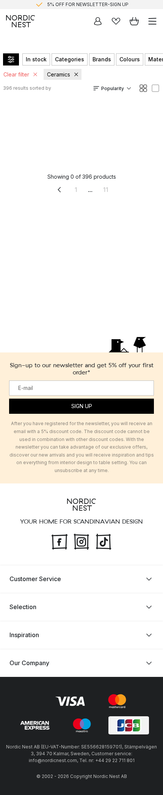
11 (105, 189)
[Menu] (152, 21)
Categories (69, 59)
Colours (129, 59)
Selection (22, 607)
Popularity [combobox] (112, 88)
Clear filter (16, 74)
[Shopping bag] (134, 21)
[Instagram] (81, 540)
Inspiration (24, 635)
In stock (36, 59)
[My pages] (98, 21)
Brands (101, 59)
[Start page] (20, 21)
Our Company (29, 663)
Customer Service (35, 579)
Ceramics (58, 74)
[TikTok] (103, 540)
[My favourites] (116, 21)
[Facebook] (60, 540)
